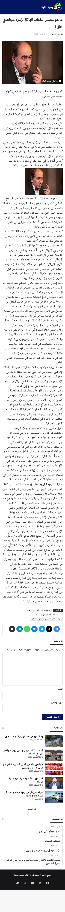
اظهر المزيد (32, 809)
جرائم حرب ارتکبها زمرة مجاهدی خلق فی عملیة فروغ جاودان (23, 794)
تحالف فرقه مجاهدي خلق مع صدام (49, 614)
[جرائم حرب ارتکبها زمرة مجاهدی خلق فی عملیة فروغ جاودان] (54, 797)
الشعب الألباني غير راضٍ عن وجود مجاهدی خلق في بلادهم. (23, 752)
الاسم (60, 689)
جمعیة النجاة (55, 34)
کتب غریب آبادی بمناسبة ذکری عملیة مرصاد (26, 780)
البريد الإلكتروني (56, 703)
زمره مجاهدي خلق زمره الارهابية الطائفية (46, 618)
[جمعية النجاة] (51, 7)
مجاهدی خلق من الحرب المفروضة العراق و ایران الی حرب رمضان (23, 766)
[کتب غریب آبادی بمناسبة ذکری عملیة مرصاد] (54, 783)
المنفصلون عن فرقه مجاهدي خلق (39, 610)
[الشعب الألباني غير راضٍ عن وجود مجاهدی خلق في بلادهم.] (54, 755)
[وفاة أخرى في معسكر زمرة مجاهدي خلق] (54, 741)
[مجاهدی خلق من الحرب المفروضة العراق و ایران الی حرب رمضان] (54, 769)
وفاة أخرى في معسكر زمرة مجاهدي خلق (24, 736)
